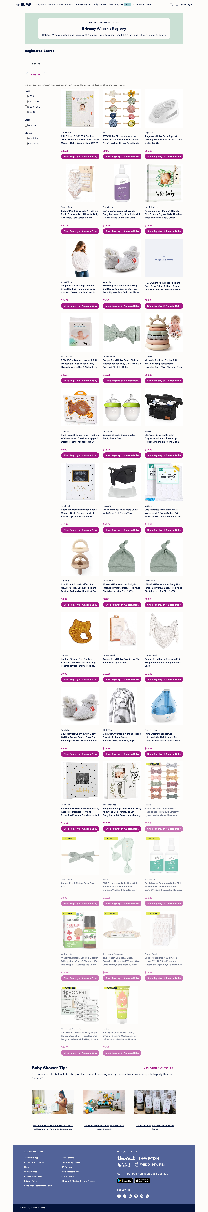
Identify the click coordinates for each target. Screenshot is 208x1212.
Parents (69, 4)
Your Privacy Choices (71, 1162)
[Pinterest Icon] (136, 1196)
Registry (119, 4)
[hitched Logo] (124, 1164)
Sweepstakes (30, 1171)
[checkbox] (26, 96)
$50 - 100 (33, 101)
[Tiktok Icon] (124, 1196)
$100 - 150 (34, 106)
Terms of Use (67, 1157)
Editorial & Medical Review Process (78, 1181)
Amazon (32, 125)
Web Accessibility (70, 1171)
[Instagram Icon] (130, 1196)
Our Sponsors (67, 1176)
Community (138, 4)
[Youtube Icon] (141, 1196)
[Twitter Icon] (147, 1196)
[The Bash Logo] (150, 1158)
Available (33, 138)
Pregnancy (41, 4)
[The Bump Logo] (23, 4)
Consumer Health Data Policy (38, 1185)
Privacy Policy (31, 1181)
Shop (110, 4)
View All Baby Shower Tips (158, 1067)
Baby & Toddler (55, 4)
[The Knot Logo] (126, 1158)
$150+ (31, 111)
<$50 (31, 96)
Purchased (33, 143)
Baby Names (99, 4)
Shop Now (36, 74)
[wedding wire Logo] (150, 1164)
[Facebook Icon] (119, 1196)
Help (26, 1167)
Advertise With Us (33, 1176)
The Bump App (31, 1157)
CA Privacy (66, 1167)
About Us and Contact (34, 1162)
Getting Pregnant (83, 4)
